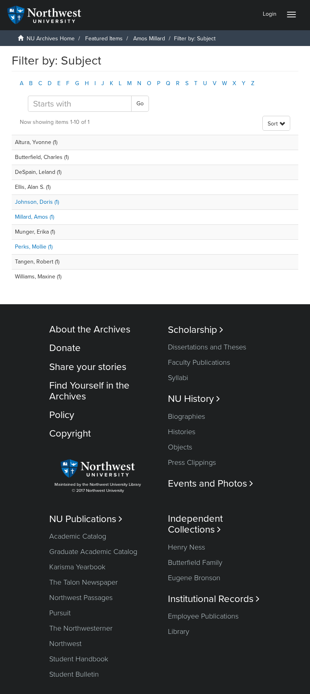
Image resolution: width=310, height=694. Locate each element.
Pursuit (60, 612)
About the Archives (89, 329)
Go (140, 103)
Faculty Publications (199, 362)
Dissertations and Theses (207, 347)
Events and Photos (210, 483)
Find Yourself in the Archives (89, 391)
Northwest (65, 643)
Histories (181, 431)
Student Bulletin (74, 674)
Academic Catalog (77, 536)
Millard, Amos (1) (34, 216)
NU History (194, 399)
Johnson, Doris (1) (37, 202)
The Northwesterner (81, 628)
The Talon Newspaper (83, 582)
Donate (65, 348)
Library (178, 631)
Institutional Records (214, 599)
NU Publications (85, 519)
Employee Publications (203, 616)
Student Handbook (78, 658)
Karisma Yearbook (77, 566)
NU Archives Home (51, 38)
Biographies (186, 416)
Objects (180, 447)
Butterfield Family (195, 562)
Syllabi (178, 377)
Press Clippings (192, 462)
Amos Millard (149, 38)
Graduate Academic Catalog (93, 551)
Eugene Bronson (194, 577)
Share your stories (87, 367)
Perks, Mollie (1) (33, 246)
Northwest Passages (81, 597)
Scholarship (195, 330)
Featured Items (104, 38)
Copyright (70, 433)
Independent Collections (195, 524)
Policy (61, 415)
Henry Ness (186, 547)
